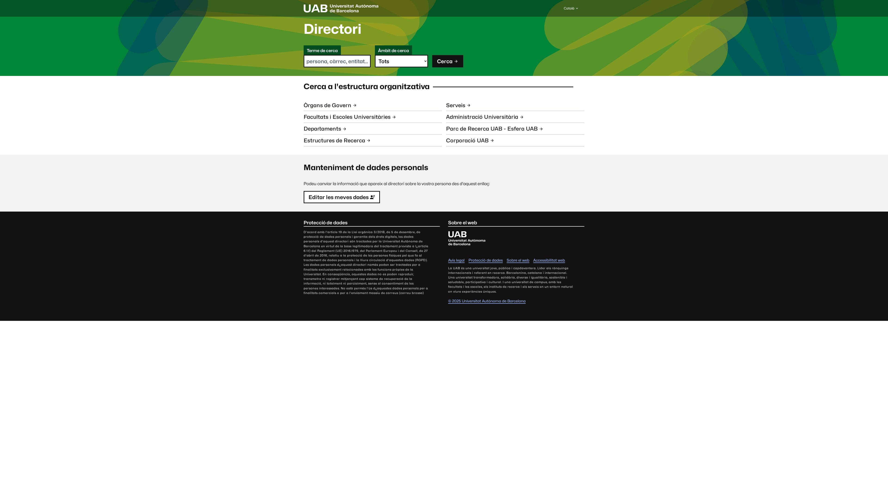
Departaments (322, 128)
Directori (332, 29)
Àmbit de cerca (393, 50)
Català (569, 9)
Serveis (455, 105)
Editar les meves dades (338, 197)
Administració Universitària (482, 117)
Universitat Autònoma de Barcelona (341, 8)
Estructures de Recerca (334, 140)
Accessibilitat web (549, 260)
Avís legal (456, 260)
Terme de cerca (322, 50)
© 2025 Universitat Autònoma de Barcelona (487, 301)
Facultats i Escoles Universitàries (347, 117)
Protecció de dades (486, 260)
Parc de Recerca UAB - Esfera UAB (492, 128)
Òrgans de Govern (327, 105)
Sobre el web (518, 260)
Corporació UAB (467, 140)
